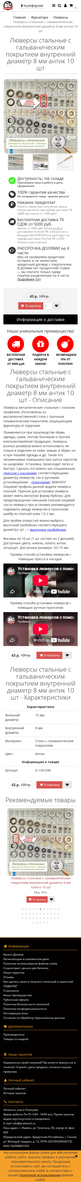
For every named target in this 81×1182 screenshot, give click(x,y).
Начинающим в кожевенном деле (26, 959)
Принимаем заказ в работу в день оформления (40, 184)
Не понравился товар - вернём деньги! (43, 196)
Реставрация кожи (15, 1013)
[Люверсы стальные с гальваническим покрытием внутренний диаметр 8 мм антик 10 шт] (40, 116)
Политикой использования (40, 1175)
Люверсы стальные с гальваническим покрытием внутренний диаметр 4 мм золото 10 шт (40, 882)
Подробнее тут (28, 279)
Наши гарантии (14, 972)
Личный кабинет (14, 1088)
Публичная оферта (16, 1000)
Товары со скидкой (15, 1039)
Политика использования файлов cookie (30, 963)
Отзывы (8, 977)
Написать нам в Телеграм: (20, 1110)
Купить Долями (13, 954)
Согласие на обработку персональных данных (34, 1018)
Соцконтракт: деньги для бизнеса (25, 968)
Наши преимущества (17, 995)
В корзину (33, 306)
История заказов (14, 1093)
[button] (73, 5)
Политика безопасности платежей (26, 1004)
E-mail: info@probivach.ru (19, 1123)
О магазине (11, 991)
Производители (14, 1034)
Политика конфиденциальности (25, 1009)
